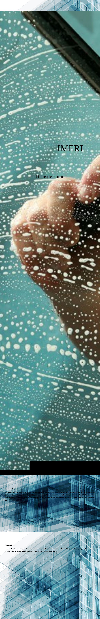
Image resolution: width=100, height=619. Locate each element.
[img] (50, 243)
